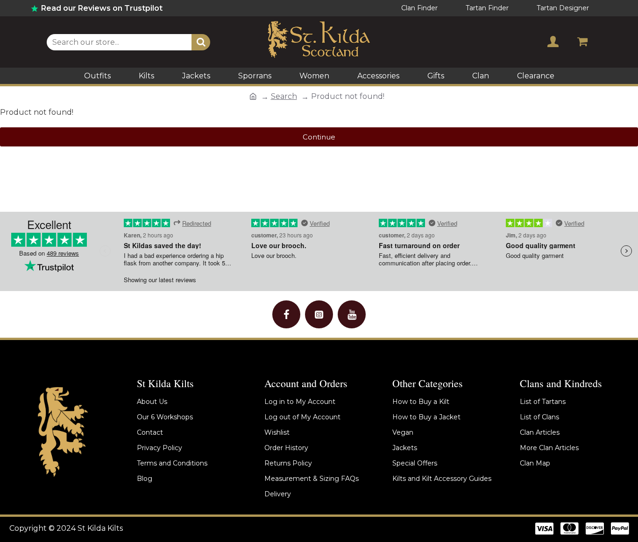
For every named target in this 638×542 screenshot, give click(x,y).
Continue (319, 136)
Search (284, 96)
